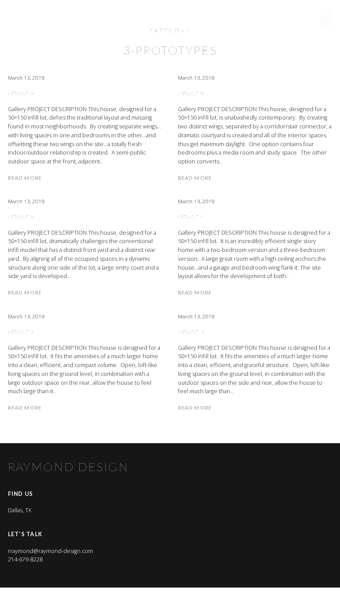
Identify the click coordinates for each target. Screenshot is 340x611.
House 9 (21, 93)
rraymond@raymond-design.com (50, 551)
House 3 (21, 332)
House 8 (191, 93)
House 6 (21, 216)
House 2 (191, 332)
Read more (25, 178)
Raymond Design (69, 13)
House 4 (191, 216)
